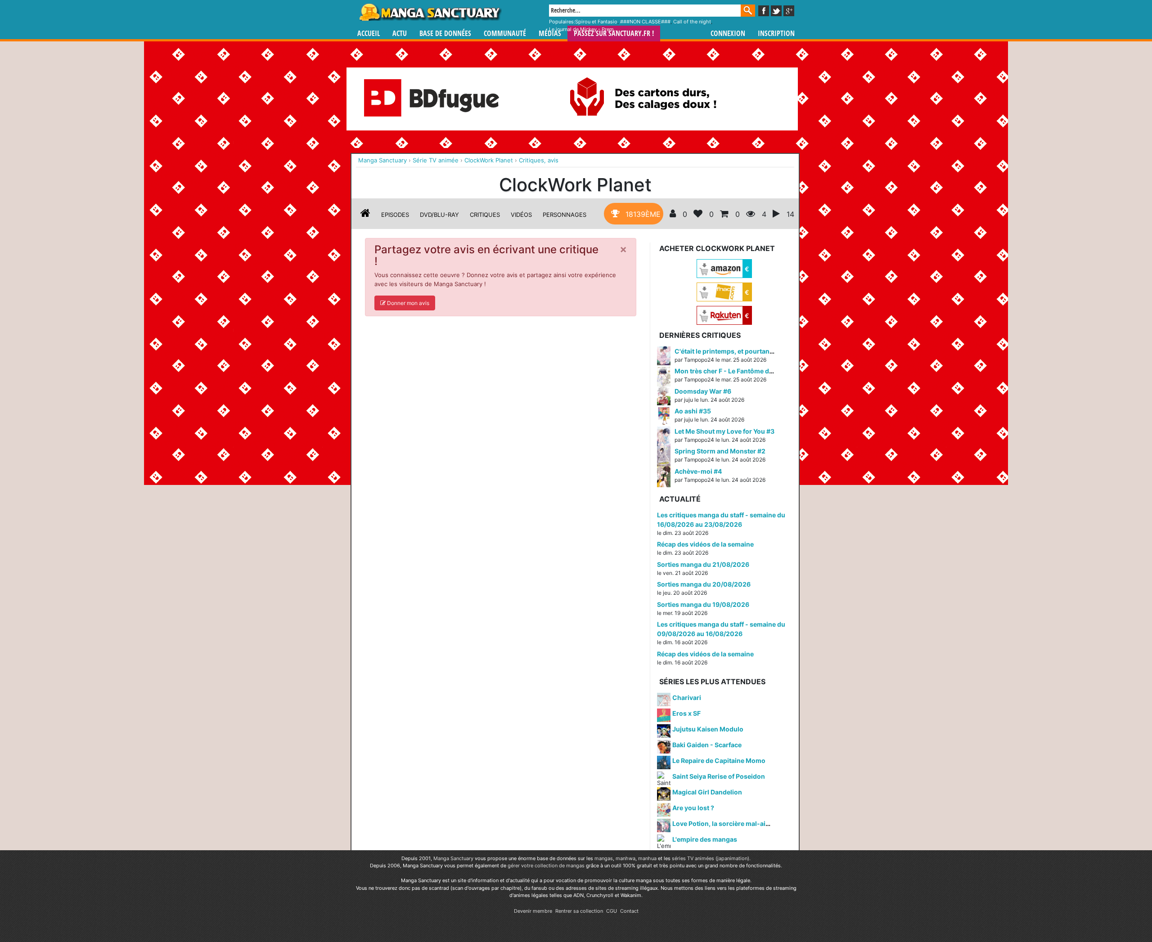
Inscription (776, 33)
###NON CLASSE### (645, 21)
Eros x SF (686, 713)
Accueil (368, 33)
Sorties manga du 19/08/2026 (703, 604)
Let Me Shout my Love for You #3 (724, 431)
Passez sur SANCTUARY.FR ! (614, 33)
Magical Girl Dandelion (707, 792)
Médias (550, 33)
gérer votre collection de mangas (546, 865)
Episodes (395, 214)
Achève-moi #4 (698, 471)
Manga (429, 12)
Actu (399, 33)
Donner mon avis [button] (407, 303)
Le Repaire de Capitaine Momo (718, 760)
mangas (603, 858)
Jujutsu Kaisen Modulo (707, 729)
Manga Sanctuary (453, 858)
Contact (629, 911)
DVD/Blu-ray (439, 214)
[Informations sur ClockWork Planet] (365, 214)
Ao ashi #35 (693, 411)
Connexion (728, 33)
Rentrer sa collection (579, 911)
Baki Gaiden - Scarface (707, 745)
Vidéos (521, 214)
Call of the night (692, 21)
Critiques (485, 214)
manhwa (625, 858)
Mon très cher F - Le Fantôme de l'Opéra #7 (740, 371)
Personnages (564, 214)
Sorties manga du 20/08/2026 (704, 584)
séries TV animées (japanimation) (710, 858)
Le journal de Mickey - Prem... (583, 29)
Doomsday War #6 (703, 391)
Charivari (686, 697)
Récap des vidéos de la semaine (705, 544)
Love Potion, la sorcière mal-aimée (725, 823)
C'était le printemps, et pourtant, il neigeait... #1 (747, 351)
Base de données (445, 33)
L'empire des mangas (704, 839)
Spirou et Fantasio (596, 21)
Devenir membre (533, 911)
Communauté (505, 33)
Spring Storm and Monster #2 (720, 451)
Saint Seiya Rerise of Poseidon (718, 776)
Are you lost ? (693, 808)
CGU (611, 911)
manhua (647, 858)
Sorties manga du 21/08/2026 (703, 564)
